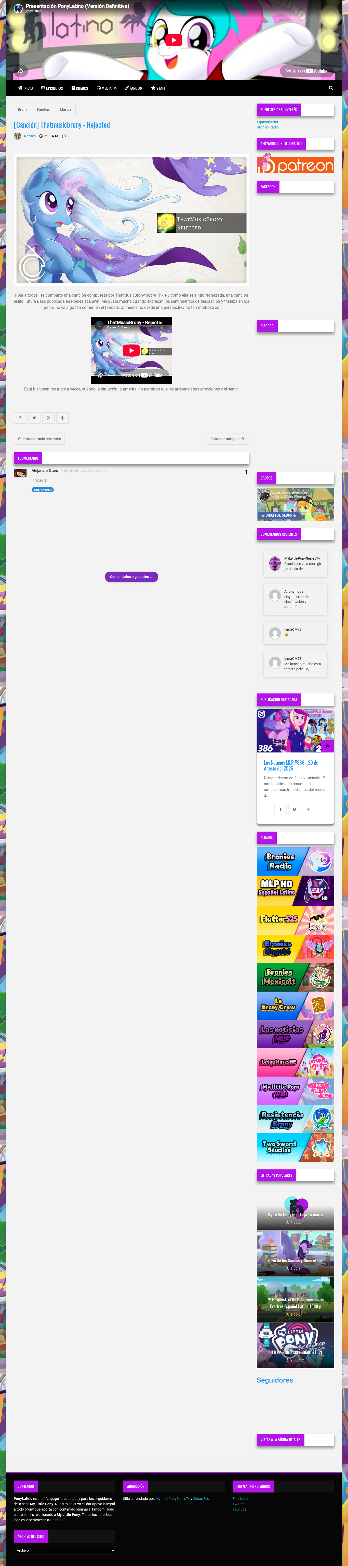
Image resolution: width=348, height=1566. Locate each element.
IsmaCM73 (293, 629)
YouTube (239, 1509)
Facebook (240, 1499)
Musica (66, 109)
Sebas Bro (201, 1499)
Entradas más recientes (41, 439)
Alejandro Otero (45, 470)
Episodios (54, 88)
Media (107, 88)
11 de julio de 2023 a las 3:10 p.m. (84, 471)
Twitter (238, 1504)
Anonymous (293, 591)
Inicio (28, 88)
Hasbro (56, 1520)
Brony (22, 109)
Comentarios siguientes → (131, 577)
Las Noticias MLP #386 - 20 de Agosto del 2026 (291, 765)
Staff (160, 88)
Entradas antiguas (226, 439)
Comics (82, 88)
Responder (43, 489)
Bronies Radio (268, 127)
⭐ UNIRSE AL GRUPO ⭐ (279, 515)
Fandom (136, 88)
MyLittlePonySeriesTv (302, 558)
